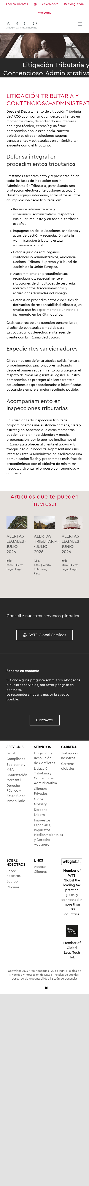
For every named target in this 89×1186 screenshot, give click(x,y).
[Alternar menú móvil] (80, 24)
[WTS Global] (72, 862)
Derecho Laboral (41, 812)
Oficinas (12, 887)
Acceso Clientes (40, 869)
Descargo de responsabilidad (30, 978)
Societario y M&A (15, 767)
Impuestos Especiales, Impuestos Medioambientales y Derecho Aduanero (44, 832)
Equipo (12, 881)
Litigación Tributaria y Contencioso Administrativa (44, 776)
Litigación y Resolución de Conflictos (44, 758)
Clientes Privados (41, 791)
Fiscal (37, 573)
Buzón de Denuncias (65, 978)
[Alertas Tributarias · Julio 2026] (44, 522)
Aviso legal (58, 970)
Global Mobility (40, 801)
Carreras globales (68, 766)
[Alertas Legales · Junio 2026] (72, 522)
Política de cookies (66, 974)
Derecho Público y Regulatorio (15, 790)
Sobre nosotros (13, 873)
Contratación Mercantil (16, 777)
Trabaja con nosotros (70, 756)
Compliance (15, 759)
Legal (18, 569)
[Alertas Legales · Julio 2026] (16, 522)
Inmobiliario (15, 801)
